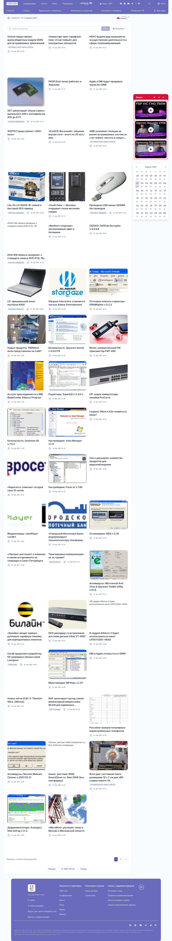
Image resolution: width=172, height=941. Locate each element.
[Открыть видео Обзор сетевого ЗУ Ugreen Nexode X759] (151, 130)
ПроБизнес (68, 3)
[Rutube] (164, 97)
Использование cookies (119, 900)
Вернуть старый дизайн (38, 917)
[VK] (130, 925)
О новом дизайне (36, 906)
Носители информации (16, 121)
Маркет (62, 914)
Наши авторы (91, 891)
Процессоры (12, 664)
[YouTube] (128, 3)
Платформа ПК (137, 10)
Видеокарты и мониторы (50, 10)
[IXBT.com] (8, 18)
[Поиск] (149, 3)
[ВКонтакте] (120, 3)
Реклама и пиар (115, 891)
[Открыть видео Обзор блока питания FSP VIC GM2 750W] (151, 110)
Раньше (51, 869)
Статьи (27, 10)
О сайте (31, 900)
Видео (139, 97)
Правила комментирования (120, 895)
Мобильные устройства (81, 10)
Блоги (44, 3)
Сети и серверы (54, 709)
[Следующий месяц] (165, 167)
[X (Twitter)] (135, 3)
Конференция (29, 3)
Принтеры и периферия (98, 213)
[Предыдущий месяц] (136, 167)
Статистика (90, 895)
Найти (105, 29)
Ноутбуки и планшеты (111, 10)
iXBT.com (63, 891)
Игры (54, 3)
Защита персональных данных (122, 905)
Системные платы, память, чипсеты (20, 47)
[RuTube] (139, 3)
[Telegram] (132, 3)
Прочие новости (54, 562)
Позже (84, 869)
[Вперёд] (126, 859)
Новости (10, 10)
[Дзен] (124, 3)
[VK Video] (159, 97)
